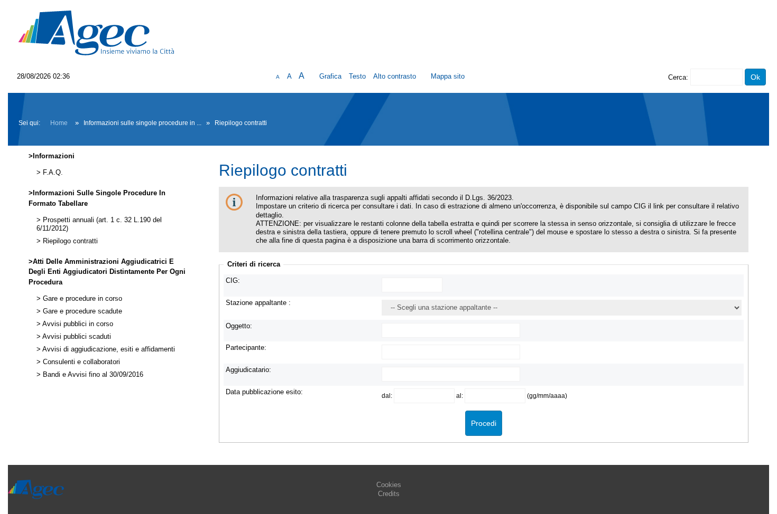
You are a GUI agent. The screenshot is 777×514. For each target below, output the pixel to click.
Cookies (388, 485)
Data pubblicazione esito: (264, 392)
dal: (388, 395)
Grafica (330, 76)
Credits (389, 494)
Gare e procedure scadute (81, 311)
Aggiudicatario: (248, 370)
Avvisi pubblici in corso (77, 324)
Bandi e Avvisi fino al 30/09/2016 (92, 374)
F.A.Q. (52, 172)
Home (59, 123)
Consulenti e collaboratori (80, 362)
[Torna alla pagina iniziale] (96, 32)
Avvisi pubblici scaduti (76, 336)
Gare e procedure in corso (81, 298)
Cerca (677, 77)
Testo (357, 76)
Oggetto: (239, 326)
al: (460, 395)
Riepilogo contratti (69, 241)
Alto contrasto (394, 76)
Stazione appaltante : (258, 303)
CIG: (233, 280)
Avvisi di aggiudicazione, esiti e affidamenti (108, 349)
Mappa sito (448, 76)
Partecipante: (246, 347)
